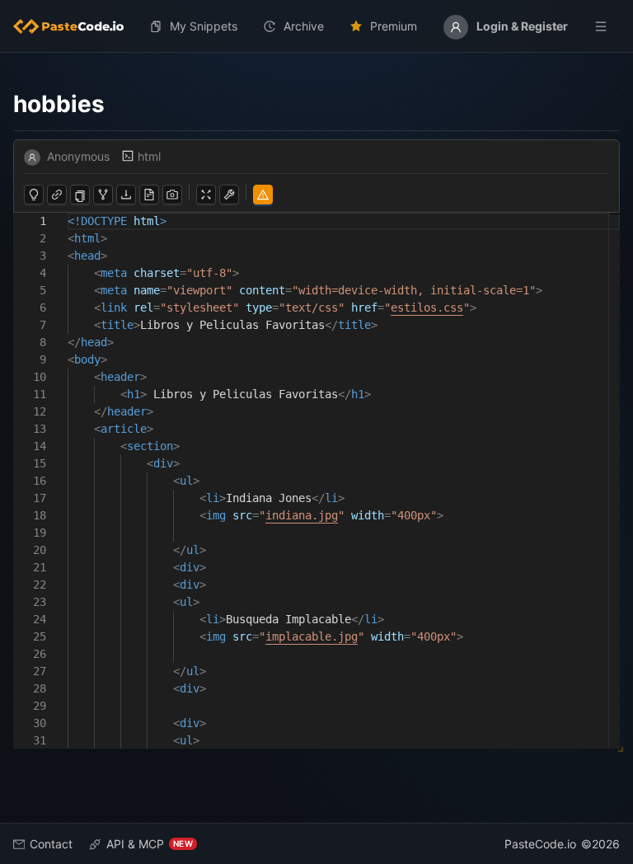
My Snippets (203, 26)
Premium (393, 26)
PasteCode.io (540, 844)
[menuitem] (75, 26)
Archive (304, 26)
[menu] (316, 26)
